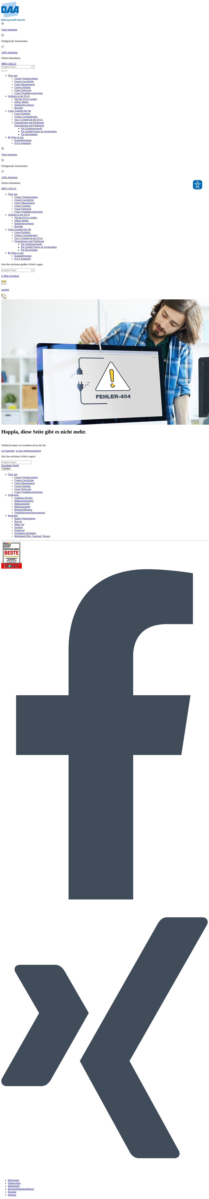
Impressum (13, 1180)
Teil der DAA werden (25, 99)
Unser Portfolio (22, 113)
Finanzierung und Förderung (29, 122)
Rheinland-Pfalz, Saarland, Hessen (32, 536)
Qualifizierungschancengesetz (29, 512)
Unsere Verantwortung (26, 78)
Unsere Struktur (22, 87)
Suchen (6, 468)
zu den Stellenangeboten (28, 450)
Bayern (18, 521)
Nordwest (19, 530)
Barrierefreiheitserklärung (21, 1189)
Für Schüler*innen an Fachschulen (39, 131)
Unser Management (24, 84)
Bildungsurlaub (22, 506)
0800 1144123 (8, 63)
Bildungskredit (22, 503)
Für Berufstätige (29, 134)
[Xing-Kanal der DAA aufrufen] (104, 1174)
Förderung (13, 495)
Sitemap (12, 1194)
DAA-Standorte (22, 143)
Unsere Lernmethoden (25, 116)
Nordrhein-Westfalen (25, 533)
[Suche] (2, 70)
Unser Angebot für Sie (19, 110)
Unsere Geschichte (24, 81)
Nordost (18, 527)
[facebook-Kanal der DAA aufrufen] (104, 898)
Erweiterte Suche (10, 465)
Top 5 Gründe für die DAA (28, 119)
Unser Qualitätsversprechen (28, 93)
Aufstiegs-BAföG (23, 498)
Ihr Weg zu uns (16, 137)
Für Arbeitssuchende (31, 128)
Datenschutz (14, 1183)
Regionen (13, 515)
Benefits (18, 107)
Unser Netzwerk (22, 90)
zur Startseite (8, 450)
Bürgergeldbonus (23, 509)
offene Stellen (21, 102)
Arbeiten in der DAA (19, 96)
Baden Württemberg (24, 518)
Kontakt (12, 1192)
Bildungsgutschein (23, 500)
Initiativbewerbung (24, 105)
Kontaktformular (23, 140)
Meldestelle (14, 1186)
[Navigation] (6, 70)
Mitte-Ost (19, 524)
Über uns (12, 75)
